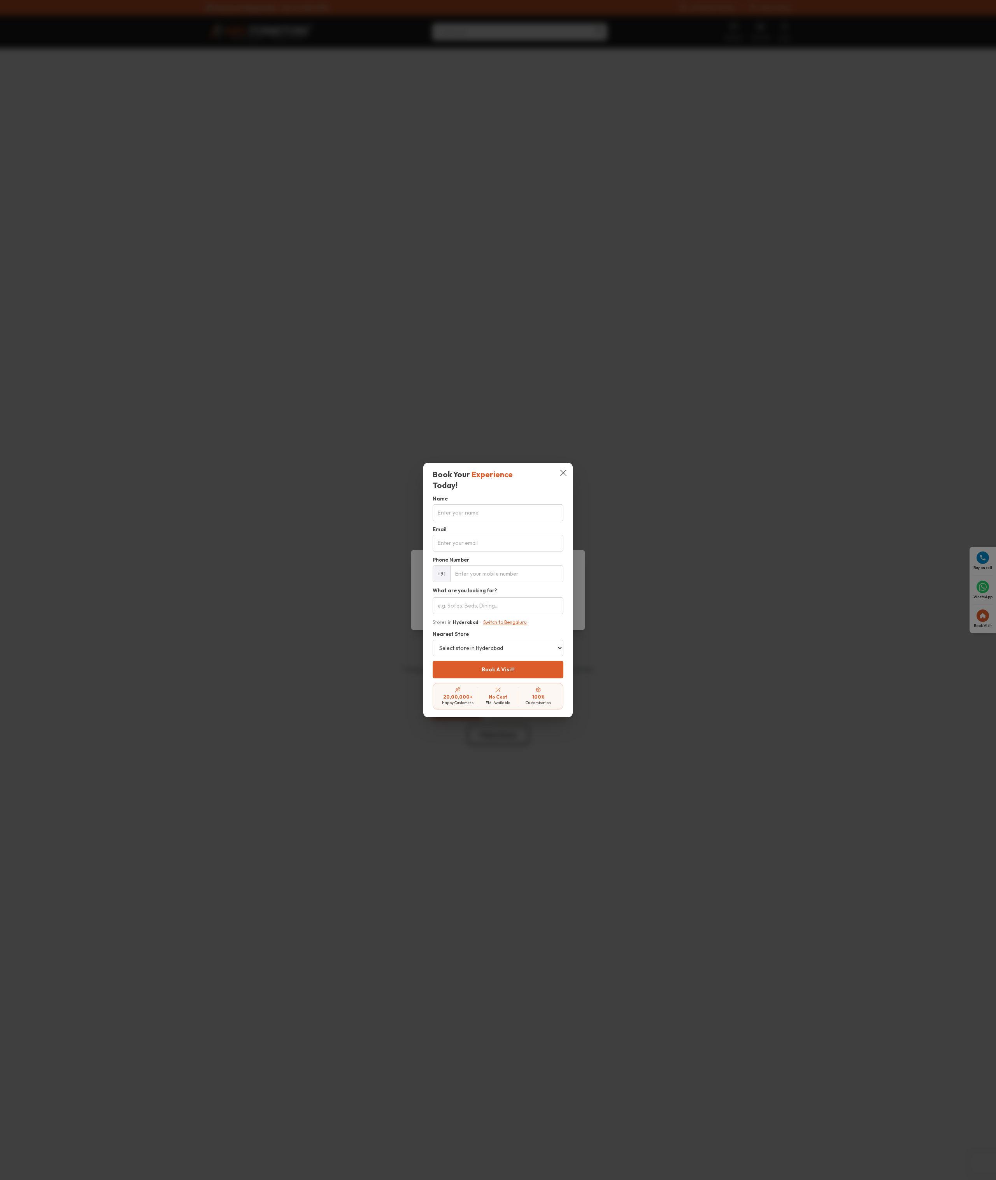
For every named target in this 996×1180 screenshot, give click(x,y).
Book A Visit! (498, 669)
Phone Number (451, 560)
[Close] (563, 473)
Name (440, 498)
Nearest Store (451, 634)
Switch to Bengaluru (505, 622)
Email (440, 529)
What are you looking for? (465, 590)
